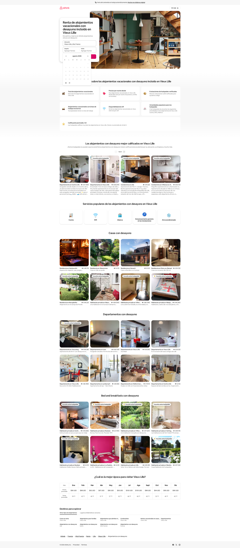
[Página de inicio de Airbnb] (64, 8)
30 (66, 83)
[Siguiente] (124, 151)
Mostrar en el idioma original (136, 2)
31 (69, 83)
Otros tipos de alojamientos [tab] (68, 513)
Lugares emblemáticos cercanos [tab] (90, 513)
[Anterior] (116, 151)
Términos (84, 545)
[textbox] (71, 51)
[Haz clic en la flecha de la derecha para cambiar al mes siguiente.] (87, 56)
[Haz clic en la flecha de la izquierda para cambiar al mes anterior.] (66, 56)
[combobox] (79, 44)
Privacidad (76, 545)
